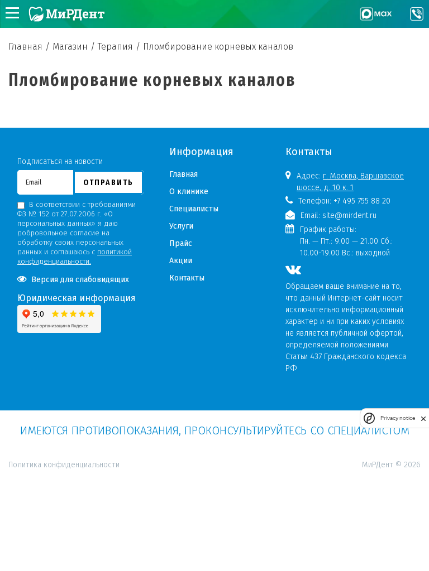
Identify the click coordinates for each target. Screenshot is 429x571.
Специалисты (193, 209)
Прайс (180, 243)
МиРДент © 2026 (391, 465)
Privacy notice (397, 418)
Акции (180, 260)
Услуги (181, 226)
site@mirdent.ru (349, 215)
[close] (423, 418)
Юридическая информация (76, 298)
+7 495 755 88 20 (361, 201)
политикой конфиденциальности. (74, 256)
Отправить (108, 182)
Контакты (186, 278)
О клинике (188, 191)
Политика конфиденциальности (64, 416)
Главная (183, 174)
